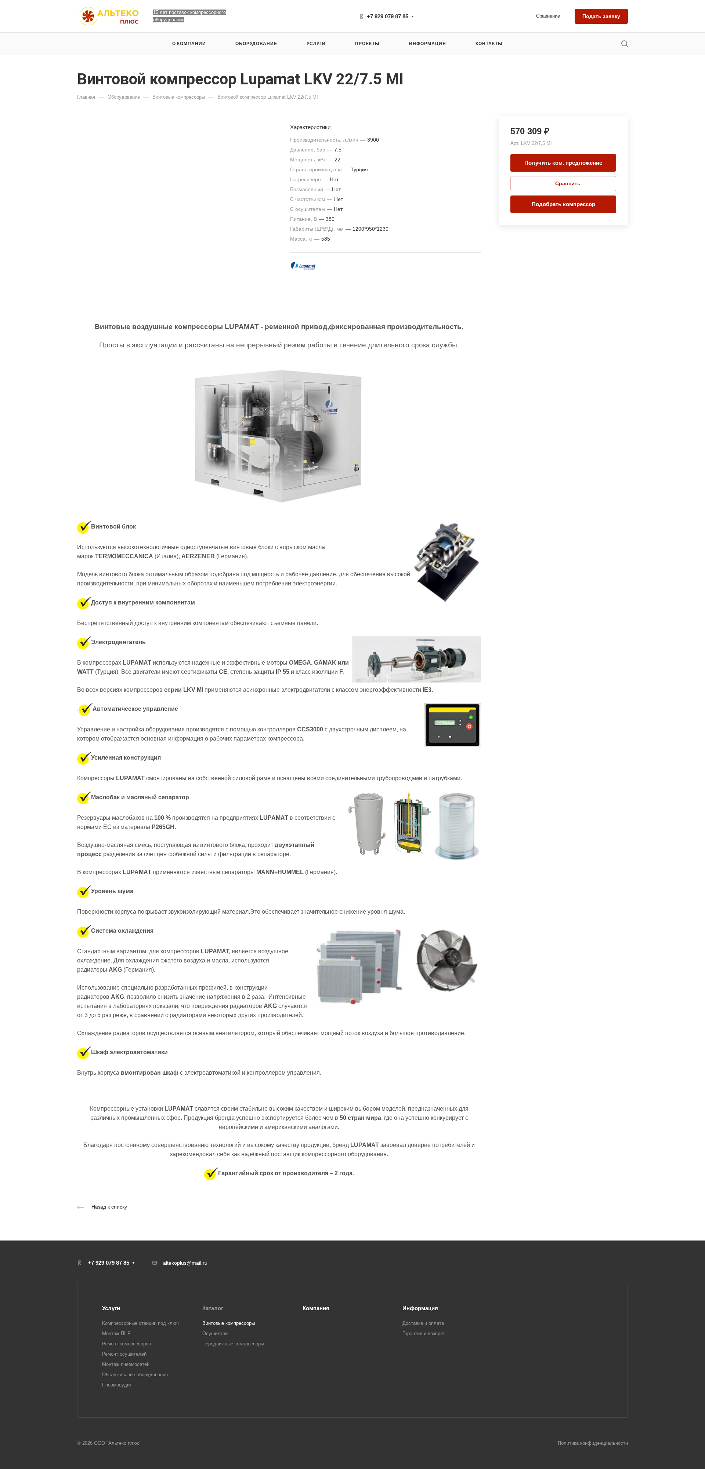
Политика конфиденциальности (593, 1443)
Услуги (111, 1308)
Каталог (212, 1308)
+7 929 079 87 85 (387, 16)
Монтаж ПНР (116, 1333)
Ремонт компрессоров (126, 1343)
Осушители (215, 1333)
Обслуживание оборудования (135, 1374)
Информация (420, 1308)
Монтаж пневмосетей (125, 1364)
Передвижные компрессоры (233, 1343)
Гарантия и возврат (423, 1333)
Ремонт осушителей (124, 1354)
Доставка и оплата (423, 1323)
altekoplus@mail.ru (185, 1263)
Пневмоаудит (117, 1385)
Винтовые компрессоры (228, 1323)
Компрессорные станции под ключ (140, 1323)
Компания (316, 1308)
